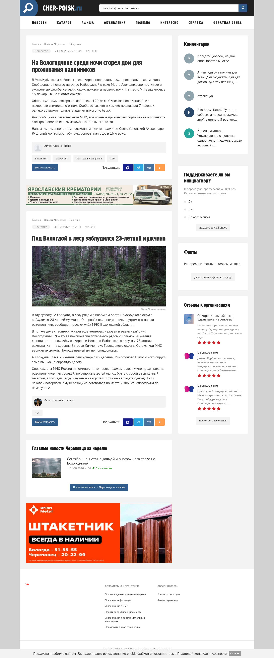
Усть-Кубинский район (89, 158)
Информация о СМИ (116, 606)
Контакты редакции (168, 594)
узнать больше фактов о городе (213, 277)
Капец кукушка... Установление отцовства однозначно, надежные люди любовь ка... (219, 138)
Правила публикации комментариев (125, 594)
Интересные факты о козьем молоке (212, 264)
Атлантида (205, 96)
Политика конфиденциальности (123, 612)
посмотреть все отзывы (213, 420)
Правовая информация (118, 600)
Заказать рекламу (167, 600)
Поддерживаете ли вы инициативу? (207, 178)
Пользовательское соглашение (123, 627)
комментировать (45, 167)
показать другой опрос (213, 227)
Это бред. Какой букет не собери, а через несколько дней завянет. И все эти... (217, 115)
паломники (41, 158)
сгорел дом (62, 158)
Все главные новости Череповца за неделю (99, 487)
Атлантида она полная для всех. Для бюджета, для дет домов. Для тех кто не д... (218, 77)
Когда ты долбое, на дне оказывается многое (216, 58)
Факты (190, 252)
